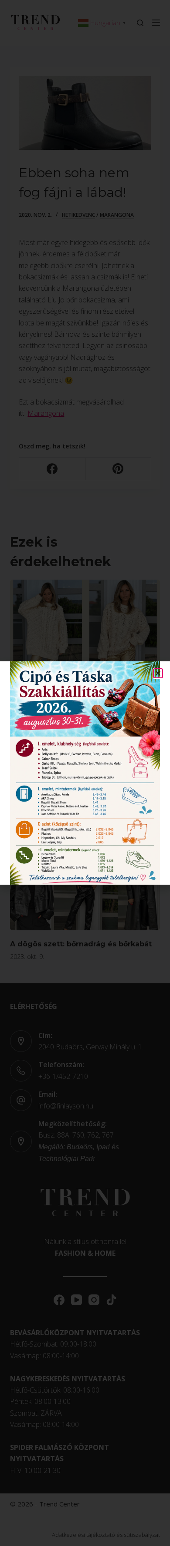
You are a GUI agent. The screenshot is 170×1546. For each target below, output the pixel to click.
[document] (85, 773)
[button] (158, 673)
